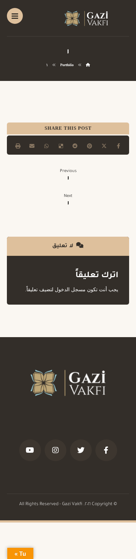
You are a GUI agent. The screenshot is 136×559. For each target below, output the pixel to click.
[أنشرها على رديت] (75, 146)
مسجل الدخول (70, 289)
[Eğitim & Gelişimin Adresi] (86, 18)
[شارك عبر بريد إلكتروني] (31, 146)
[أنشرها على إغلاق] (104, 146)
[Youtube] (30, 450)
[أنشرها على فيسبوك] (118, 146)
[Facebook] (106, 450)
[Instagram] (55, 450)
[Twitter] (81, 450)
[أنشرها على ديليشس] (60, 146)
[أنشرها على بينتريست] (89, 146)
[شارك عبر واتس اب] (46, 146)
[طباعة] (17, 146)
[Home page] (88, 65)
